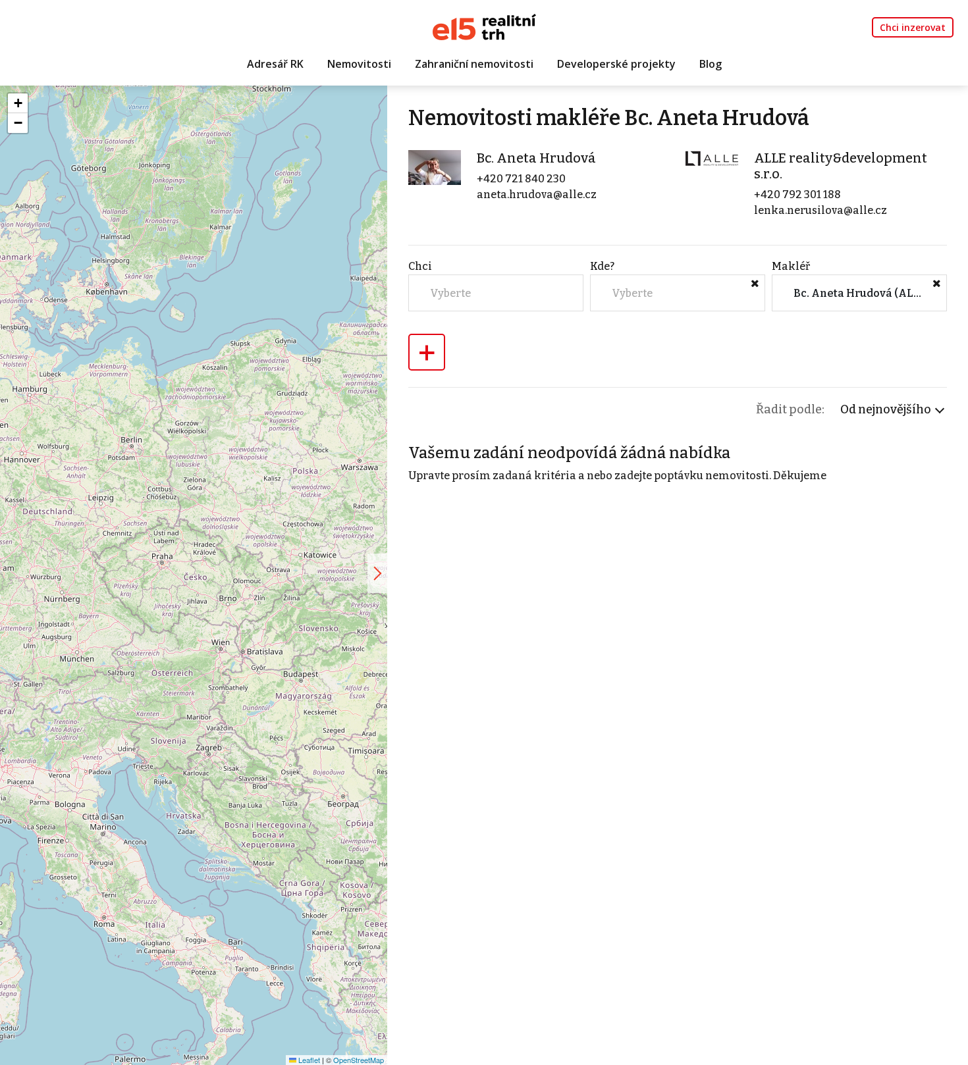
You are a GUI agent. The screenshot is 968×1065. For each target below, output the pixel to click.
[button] (18, 103)
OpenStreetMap (358, 1059)
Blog (710, 64)
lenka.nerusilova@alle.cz (820, 210)
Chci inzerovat (913, 27)
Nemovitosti (359, 64)
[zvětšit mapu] (377, 573)
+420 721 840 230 (521, 178)
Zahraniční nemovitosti (474, 64)
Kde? (602, 266)
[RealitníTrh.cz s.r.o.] (484, 26)
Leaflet (308, 1059)
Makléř (791, 266)
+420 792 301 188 (797, 194)
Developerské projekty (616, 64)
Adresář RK (275, 64)
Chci (420, 266)
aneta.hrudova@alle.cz (537, 194)
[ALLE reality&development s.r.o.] (712, 158)
